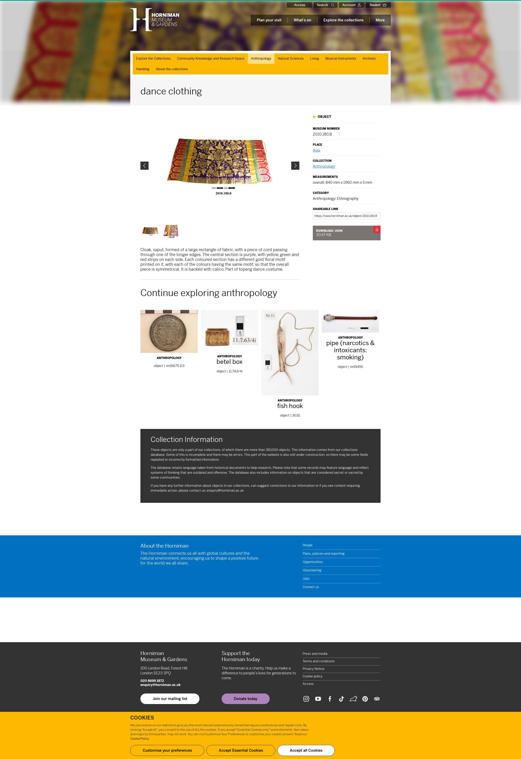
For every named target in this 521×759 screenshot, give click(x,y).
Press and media (315, 654)
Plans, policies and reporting (324, 553)
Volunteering (312, 570)
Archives (369, 58)
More (380, 20)
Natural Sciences (291, 58)
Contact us (311, 587)
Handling (142, 69)
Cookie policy (312, 676)
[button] (333, 5)
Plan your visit (269, 20)
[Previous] (144, 166)
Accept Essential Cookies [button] (241, 750)
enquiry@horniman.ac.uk (225, 490)
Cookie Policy (139, 738)
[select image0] (150, 231)
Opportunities (313, 562)
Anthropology (261, 58)
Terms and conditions (319, 661)
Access (299, 5)
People (308, 545)
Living (314, 58)
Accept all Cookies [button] (306, 750)
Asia (316, 150)
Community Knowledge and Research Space (210, 58)
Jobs (306, 578)
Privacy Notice (313, 669)
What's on (302, 20)
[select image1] (170, 231)
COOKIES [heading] (142, 718)
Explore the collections (343, 20)
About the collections (172, 69)
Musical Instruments (340, 58)
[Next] (295, 166)
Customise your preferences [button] (167, 750)
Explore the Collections (153, 58)
